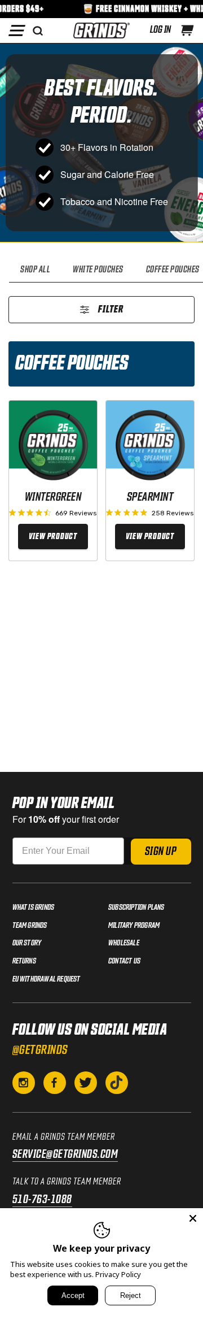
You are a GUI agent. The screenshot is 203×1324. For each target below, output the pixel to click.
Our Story (27, 943)
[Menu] (16, 30)
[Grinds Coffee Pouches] (101, 30)
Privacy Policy (118, 1274)
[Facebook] (54, 1082)
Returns (24, 961)
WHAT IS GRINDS (33, 907)
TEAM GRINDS (29, 926)
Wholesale (123, 943)
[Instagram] (23, 1082)
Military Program (134, 926)
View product (53, 536)
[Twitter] (85, 1082)
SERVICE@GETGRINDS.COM (65, 1154)
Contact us (124, 961)
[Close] (192, 1218)
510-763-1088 (42, 1199)
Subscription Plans (136, 907)
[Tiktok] (116, 1082)
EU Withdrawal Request (46, 979)
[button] (187, 30)
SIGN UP (161, 851)
